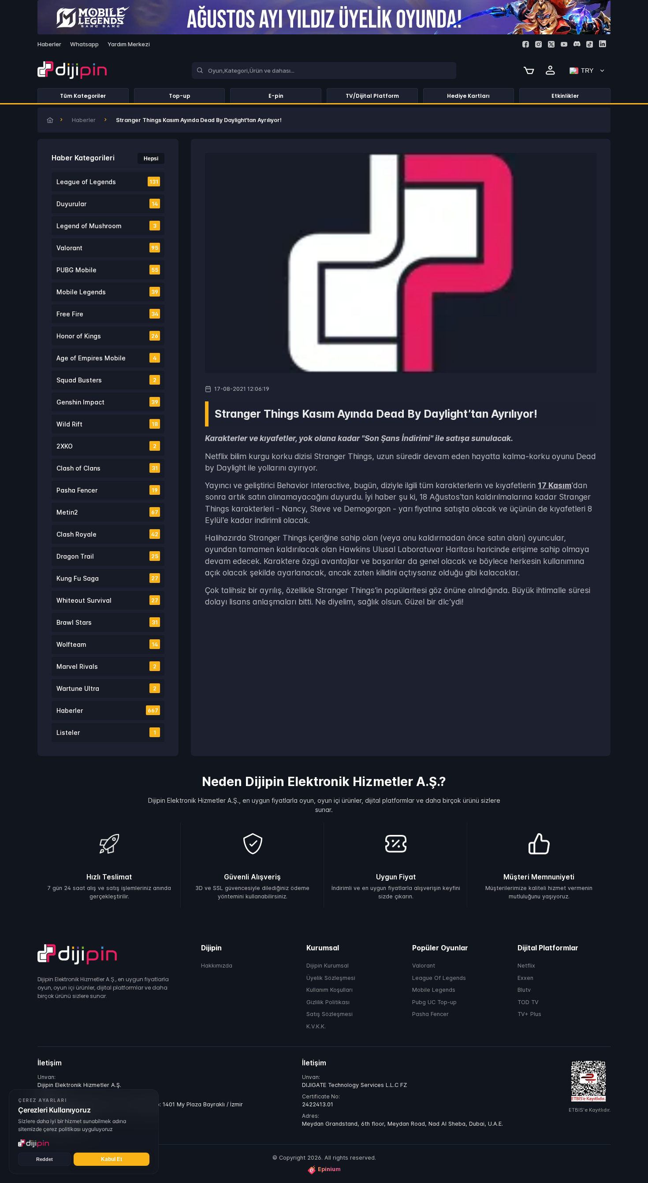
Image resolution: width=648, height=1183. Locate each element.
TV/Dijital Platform (372, 96)
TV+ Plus (529, 1014)
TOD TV (528, 1002)
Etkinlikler (565, 96)
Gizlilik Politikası (328, 1002)
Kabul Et (111, 1159)
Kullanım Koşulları (329, 989)
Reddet (44, 1159)
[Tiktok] (589, 44)
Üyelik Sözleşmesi (330, 978)
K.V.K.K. (316, 1026)
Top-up (179, 96)
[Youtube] (564, 44)
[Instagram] (538, 44)
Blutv (524, 989)
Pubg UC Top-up (434, 1002)
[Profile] (550, 70)
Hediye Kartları (468, 96)
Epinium (329, 1169)
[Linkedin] (602, 44)
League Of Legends (439, 978)
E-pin (275, 96)
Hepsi (151, 159)
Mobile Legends (433, 989)
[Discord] (577, 44)
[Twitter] (551, 44)
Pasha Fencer (430, 1014)
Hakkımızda (216, 965)
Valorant (423, 965)
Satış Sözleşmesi (329, 1014)
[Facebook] (525, 44)
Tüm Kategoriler (83, 96)
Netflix (526, 965)
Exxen (525, 978)
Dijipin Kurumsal (327, 965)
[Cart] (529, 70)
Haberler (84, 120)
